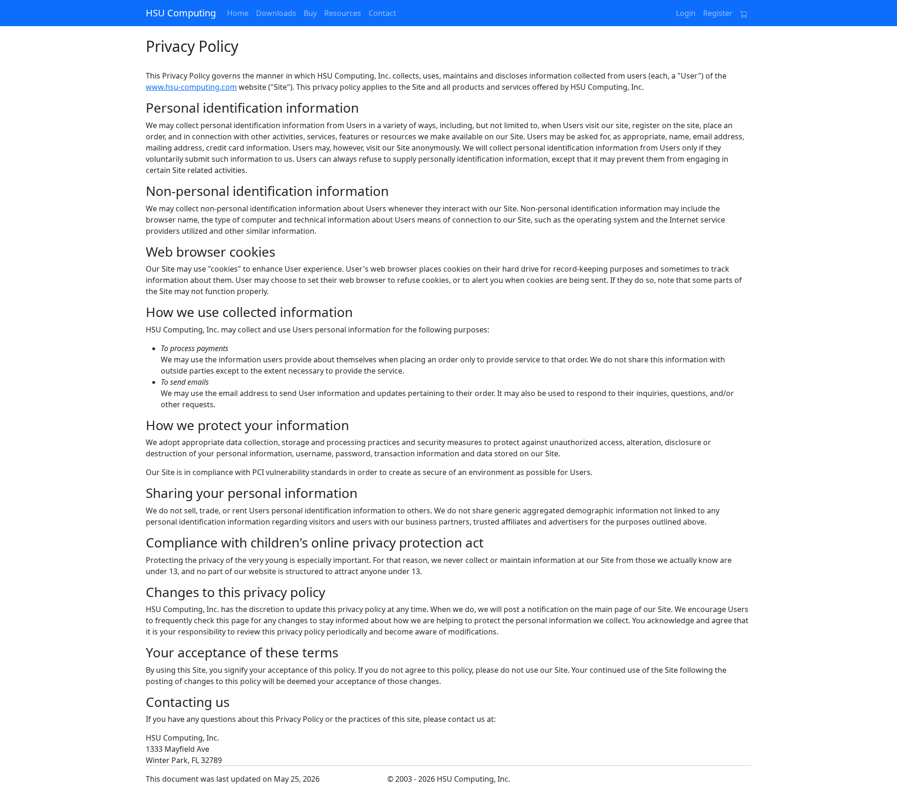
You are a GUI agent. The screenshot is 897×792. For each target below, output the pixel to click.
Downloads (276, 13)
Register (718, 13)
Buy (310, 13)
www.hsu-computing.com (191, 87)
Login (686, 13)
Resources (342, 13)
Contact (382, 13)
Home (238, 13)
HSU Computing (181, 13)
